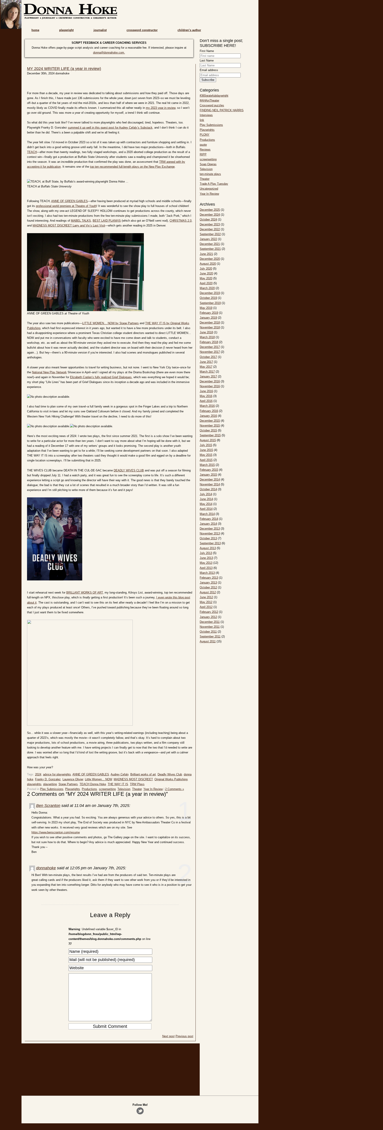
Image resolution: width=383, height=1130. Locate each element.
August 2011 (208, 641)
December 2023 (210, 224)
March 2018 (207, 337)
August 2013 (208, 548)
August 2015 (208, 440)
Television (123, 789)
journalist (100, 30)
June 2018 (206, 332)
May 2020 (206, 278)
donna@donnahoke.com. (109, 52)
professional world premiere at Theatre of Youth (66, 206)
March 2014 (207, 514)
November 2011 (210, 626)
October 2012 (208, 587)
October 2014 (208, 489)
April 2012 (206, 607)
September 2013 (210, 543)
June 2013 (206, 558)
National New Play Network (49, 372)
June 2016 (206, 391)
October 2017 (208, 357)
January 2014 (208, 523)
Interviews (206, 115)
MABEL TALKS (81, 220)
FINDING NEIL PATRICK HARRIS (222, 110)
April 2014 (206, 508)
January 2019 (208, 317)
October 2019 (208, 298)
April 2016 (206, 401)
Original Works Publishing (171, 779)
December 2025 (210, 209)
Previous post (184, 1036)
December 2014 (210, 479)
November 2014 (210, 484)
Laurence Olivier (73, 779)
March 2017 (207, 371)
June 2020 (206, 273)
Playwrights (72, 789)
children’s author (189, 30)
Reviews (205, 149)
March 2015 (207, 465)
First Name (207, 51)
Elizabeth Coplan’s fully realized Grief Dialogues (101, 377)
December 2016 (210, 381)
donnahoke (46, 868)
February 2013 (209, 577)
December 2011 (210, 622)
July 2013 (206, 553)
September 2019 (210, 303)
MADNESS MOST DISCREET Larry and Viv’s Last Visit (69, 225)
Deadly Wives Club (170, 774)
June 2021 (206, 254)
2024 (38, 774)
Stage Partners (68, 784)
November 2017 (210, 351)
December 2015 (210, 420)
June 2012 (206, 597)
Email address (209, 70)
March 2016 (207, 405)
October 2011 (208, 631)
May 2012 (206, 602)
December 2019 (210, 293)
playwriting (50, 784)
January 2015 (208, 474)
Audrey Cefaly (120, 774)
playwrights (34, 784)
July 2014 (206, 494)
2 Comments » (174, 789)
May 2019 (206, 308)
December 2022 (210, 229)
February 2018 (209, 342)
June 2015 (206, 450)
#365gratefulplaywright (214, 95)
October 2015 (208, 430)
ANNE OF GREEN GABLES (69, 201)
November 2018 (210, 327)
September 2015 (210, 435)
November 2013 (210, 533)
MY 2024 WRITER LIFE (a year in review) (64, 68)
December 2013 (210, 528)
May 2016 (206, 396)
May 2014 (206, 504)
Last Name (207, 60)
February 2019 (209, 312)
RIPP (203, 154)
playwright (66, 30)
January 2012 (208, 617)
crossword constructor (142, 30)
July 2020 (206, 268)
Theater (137, 789)
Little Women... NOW (98, 779)
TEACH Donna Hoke (93, 784)
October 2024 (208, 219)
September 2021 (210, 248)
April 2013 (206, 568)
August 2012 (208, 592)
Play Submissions (51, 789)
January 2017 (208, 376)
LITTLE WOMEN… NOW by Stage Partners (110, 323)
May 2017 (206, 366)
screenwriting (107, 789)
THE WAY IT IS (118, 784)
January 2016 (208, 415)
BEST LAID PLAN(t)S (107, 220)
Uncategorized (209, 188)
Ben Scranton (48, 805)
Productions (89, 789)
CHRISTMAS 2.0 (181, 220)
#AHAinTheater (209, 100)
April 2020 (206, 283)
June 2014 (206, 499)
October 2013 (208, 538)
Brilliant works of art (143, 774)
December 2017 (210, 347)
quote (203, 144)
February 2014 (209, 518)
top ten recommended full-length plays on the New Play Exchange (132, 166)
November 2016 (210, 386)
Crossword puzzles (212, 105)
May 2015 (206, 455)
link (202, 120)
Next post (168, 1036)
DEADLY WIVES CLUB (129, 470)
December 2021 (210, 244)
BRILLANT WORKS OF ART (84, 592)
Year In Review (153, 789)
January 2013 (208, 582)
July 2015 (206, 445)
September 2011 (210, 636)
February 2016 (209, 411)
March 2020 (207, 288)
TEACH (32, 152)
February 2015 (209, 469)
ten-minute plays (210, 174)
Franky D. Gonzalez (48, 779)
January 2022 (208, 239)
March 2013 (207, 572)
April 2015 (206, 460)
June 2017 (206, 361)
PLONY (204, 134)
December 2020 (210, 258)
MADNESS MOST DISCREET (133, 779)
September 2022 (210, 234)
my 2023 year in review (160, 107)
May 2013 (206, 562)
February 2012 (209, 612)
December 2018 (210, 322)
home (35, 30)
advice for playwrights (57, 774)
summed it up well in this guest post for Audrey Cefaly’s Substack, (110, 127)
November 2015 (210, 425)
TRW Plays (137, 784)
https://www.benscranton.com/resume (55, 832)
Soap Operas (208, 164)
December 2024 (210, 214)
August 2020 (208, 263)
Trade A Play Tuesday (214, 183)
